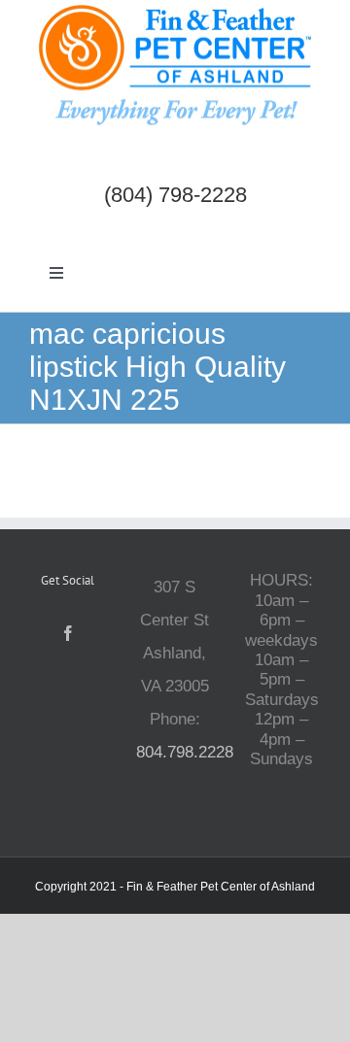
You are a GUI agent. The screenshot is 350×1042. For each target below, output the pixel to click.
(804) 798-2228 (175, 195)
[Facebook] (68, 633)
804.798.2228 (184, 752)
